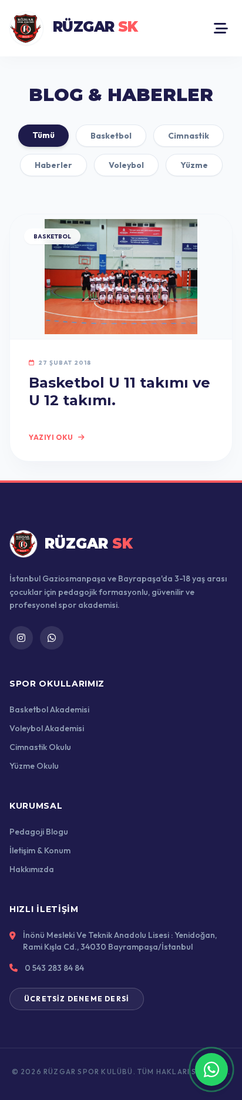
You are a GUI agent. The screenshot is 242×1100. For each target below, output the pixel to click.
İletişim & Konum (39, 850)
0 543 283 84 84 (54, 968)
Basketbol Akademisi (49, 709)
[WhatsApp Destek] (211, 1069)
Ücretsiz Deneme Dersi (76, 998)
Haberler (53, 165)
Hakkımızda (31, 869)
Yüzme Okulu (34, 766)
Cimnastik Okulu (40, 747)
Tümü (43, 135)
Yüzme (194, 165)
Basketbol (111, 135)
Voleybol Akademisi (46, 728)
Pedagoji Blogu (38, 831)
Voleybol (126, 165)
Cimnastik (188, 135)
